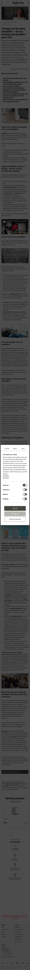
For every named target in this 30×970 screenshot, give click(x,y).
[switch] (25, 490)
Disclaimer (6, 476)
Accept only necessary (15, 519)
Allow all (15, 508)
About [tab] (23, 448)
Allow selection (15, 514)
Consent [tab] (7, 448)
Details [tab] (15, 448)
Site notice (6, 478)
